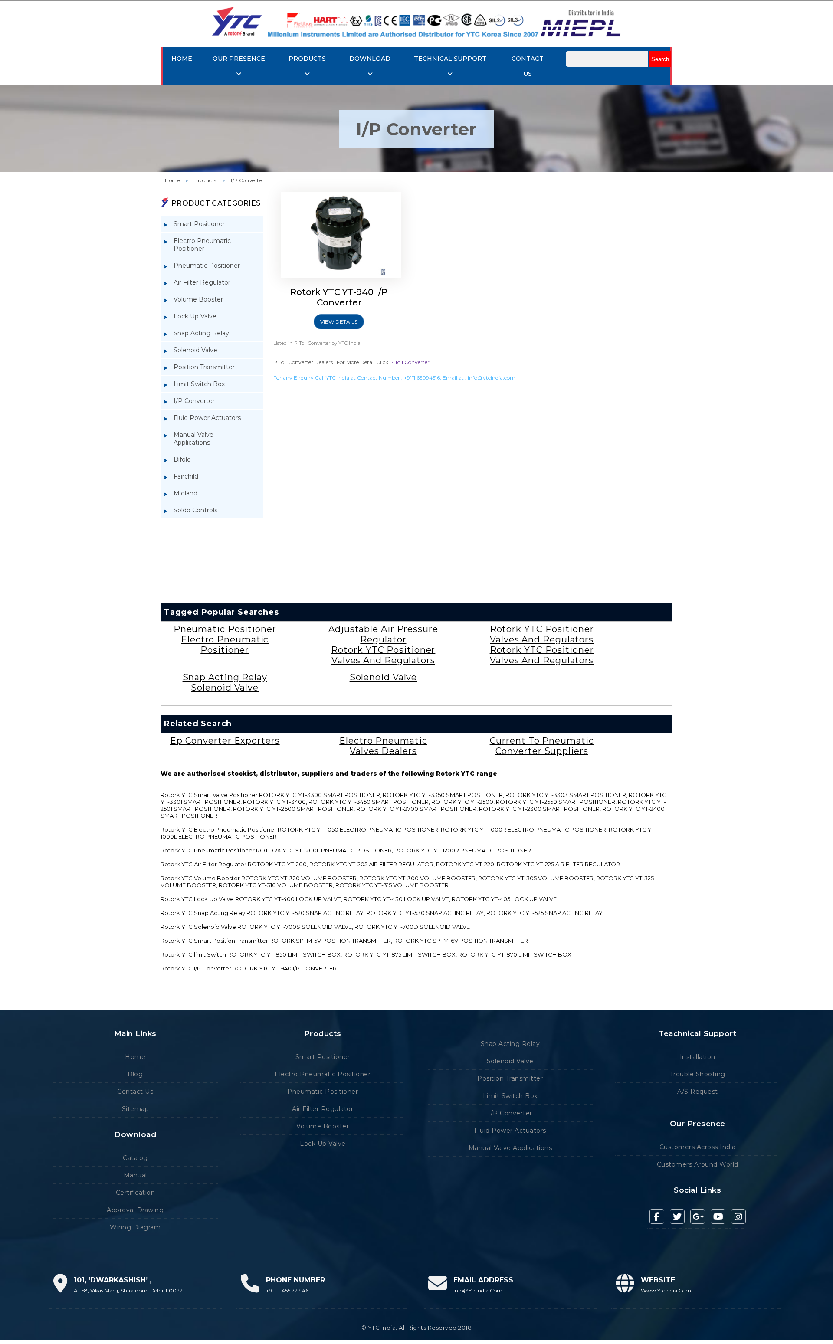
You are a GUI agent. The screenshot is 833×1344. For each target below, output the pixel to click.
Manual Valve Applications (193, 438)
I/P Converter (247, 180)
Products (205, 180)
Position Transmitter (204, 367)
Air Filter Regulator (202, 282)
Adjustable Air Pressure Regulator (383, 634)
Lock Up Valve (195, 316)
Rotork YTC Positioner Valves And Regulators (383, 655)
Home (181, 58)
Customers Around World (697, 1164)
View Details (338, 321)
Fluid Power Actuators (207, 418)
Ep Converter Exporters (225, 740)
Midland (185, 493)
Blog (135, 1074)
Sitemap (135, 1109)
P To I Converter (410, 362)
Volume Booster (198, 299)
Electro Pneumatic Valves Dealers (383, 745)
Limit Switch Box (199, 384)
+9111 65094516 (422, 377)
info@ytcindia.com (491, 377)
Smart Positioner (199, 224)
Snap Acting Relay (201, 333)
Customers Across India (697, 1147)
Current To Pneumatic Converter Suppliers (542, 745)
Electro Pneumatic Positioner (202, 244)
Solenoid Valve (195, 350)
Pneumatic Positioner (207, 265)
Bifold (182, 459)
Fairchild (186, 476)
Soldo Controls (195, 510)
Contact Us (135, 1091)
